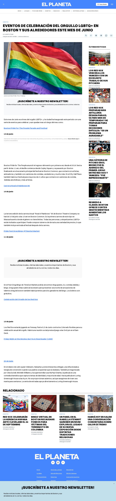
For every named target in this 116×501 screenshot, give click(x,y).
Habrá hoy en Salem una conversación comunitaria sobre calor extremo (100, 420)
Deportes (92, 67)
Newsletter (69, 470)
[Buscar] (3, 4)
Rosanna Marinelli (9, 427)
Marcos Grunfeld (94, 86)
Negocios (56, 11)
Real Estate (66, 11)
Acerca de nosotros (72, 477)
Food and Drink (37, 11)
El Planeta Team (8, 34)
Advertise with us (72, 480)
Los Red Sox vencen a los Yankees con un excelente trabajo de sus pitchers (98, 77)
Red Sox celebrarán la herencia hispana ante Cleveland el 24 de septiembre (15, 420)
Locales (26, 11)
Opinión (53, 480)
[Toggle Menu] (112, 4)
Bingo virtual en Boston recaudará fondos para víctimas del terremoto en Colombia (43, 423)
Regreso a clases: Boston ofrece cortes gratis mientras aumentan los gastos (99, 208)
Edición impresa (71, 473)
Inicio (19, 11)
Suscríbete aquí (73, 139)
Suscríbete (103, 4)
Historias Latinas (78, 11)
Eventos (48, 11)
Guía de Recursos (92, 11)
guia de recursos (94, 199)
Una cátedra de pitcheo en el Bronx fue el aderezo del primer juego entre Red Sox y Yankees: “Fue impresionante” (98, 169)
